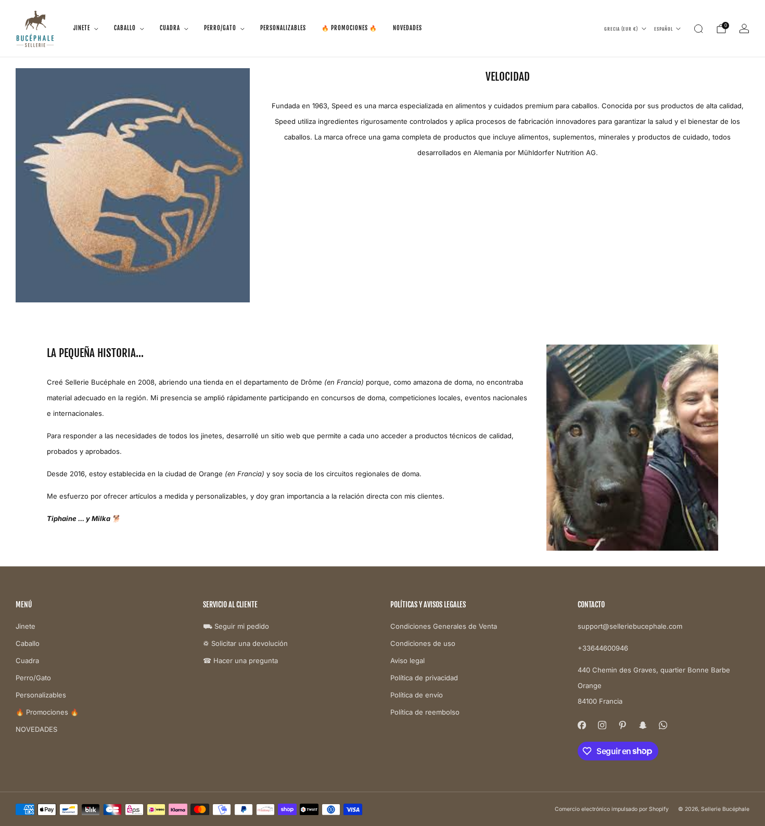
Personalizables (283, 28)
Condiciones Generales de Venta (443, 626)
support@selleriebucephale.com (630, 626)
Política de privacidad (424, 677)
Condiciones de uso (422, 643)
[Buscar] (698, 28)
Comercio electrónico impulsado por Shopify (612, 809)
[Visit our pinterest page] (622, 725)
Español (663, 29)
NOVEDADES (407, 28)
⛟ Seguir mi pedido (236, 626)
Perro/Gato (220, 28)
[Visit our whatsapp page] (663, 725)
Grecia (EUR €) (621, 29)
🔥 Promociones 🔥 (349, 28)
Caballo (125, 28)
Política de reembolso (425, 712)
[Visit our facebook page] (581, 725)
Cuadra (170, 28)
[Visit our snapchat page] (642, 725)
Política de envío (416, 695)
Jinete (81, 28)
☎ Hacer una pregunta (240, 660)
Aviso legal (407, 660)
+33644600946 (603, 648)
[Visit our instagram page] (602, 725)
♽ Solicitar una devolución (245, 643)
